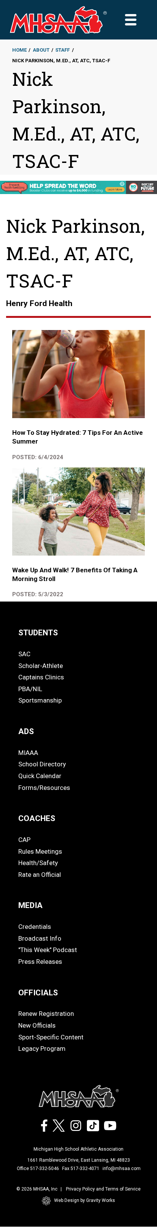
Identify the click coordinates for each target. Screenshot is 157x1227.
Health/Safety (38, 863)
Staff (62, 50)
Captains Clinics (41, 677)
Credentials (34, 926)
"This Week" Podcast (47, 950)
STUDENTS (38, 632)
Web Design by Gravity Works (84, 1200)
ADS (26, 731)
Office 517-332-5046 (38, 1168)
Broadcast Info (39, 938)
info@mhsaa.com (122, 1168)
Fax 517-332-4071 (80, 1168)
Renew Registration (46, 1013)
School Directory (42, 764)
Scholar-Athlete (40, 666)
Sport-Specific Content (50, 1037)
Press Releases (40, 961)
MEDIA (30, 905)
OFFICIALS (38, 992)
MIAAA (28, 752)
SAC (24, 654)
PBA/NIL (30, 689)
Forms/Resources (44, 787)
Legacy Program (42, 1048)
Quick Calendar (39, 776)
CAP (24, 839)
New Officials (37, 1025)
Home (19, 50)
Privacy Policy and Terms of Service (103, 1189)
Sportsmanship (40, 700)
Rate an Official (39, 874)
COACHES (36, 818)
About (41, 50)
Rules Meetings (40, 851)
